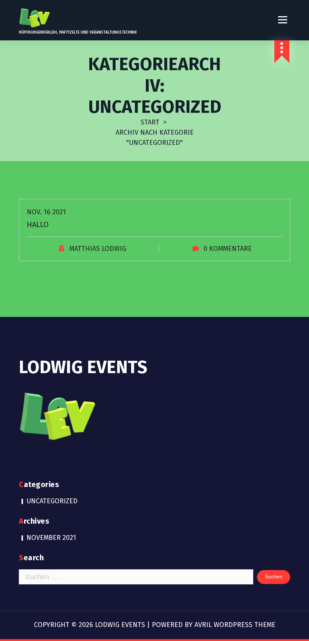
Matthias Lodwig (97, 248)
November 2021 (51, 537)
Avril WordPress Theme (234, 625)
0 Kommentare (227, 248)
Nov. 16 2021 (46, 212)
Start (150, 122)
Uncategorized (52, 501)
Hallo (38, 224)
